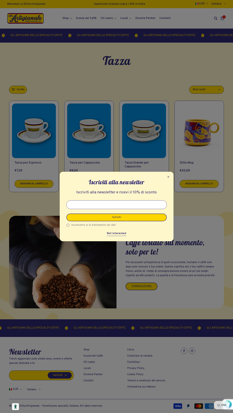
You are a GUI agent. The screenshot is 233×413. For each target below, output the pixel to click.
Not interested (116, 233)
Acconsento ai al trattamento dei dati (93, 225)
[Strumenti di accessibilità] (15, 406)
